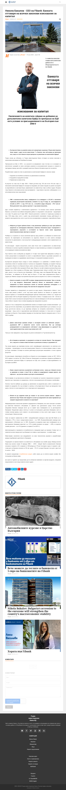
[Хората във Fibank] (33, 636)
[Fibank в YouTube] (35, 730)
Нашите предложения (33, 749)
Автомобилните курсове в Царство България (30, 529)
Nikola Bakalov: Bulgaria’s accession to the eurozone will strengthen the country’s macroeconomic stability (32, 611)
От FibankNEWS (10, 498)
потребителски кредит (25, 454)
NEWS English (10, 579)
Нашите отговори (33, 764)
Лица (8, 622)
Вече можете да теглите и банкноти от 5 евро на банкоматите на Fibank (32, 570)
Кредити (33, 773)
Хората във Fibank (19, 651)
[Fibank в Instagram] (39, 730)
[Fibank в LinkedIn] (43, 730)
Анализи (33, 741)
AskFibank (33, 766)
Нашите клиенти (33, 761)
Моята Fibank (33, 739)
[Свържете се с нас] (22, 730)
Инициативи (33, 744)
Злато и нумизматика (33, 759)
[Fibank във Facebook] (26, 730)
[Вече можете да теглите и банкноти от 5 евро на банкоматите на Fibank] (33, 552)
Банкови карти (10, 538)
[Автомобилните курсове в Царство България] (33, 512)
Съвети (33, 776)
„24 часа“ (23, 55)
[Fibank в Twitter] (30, 730)
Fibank (21, 479)
